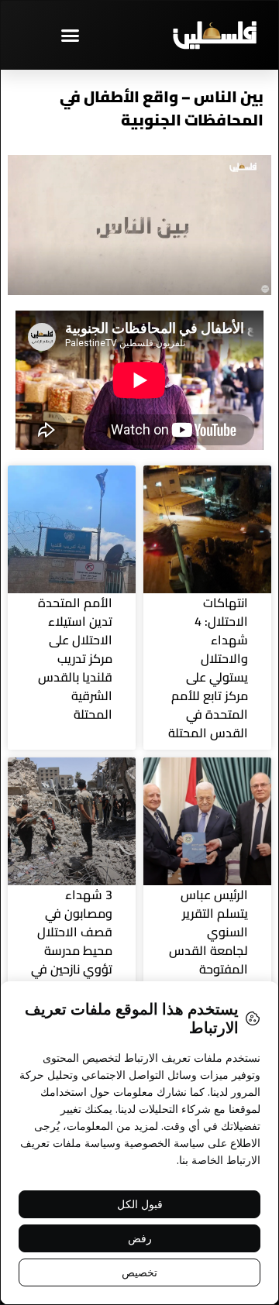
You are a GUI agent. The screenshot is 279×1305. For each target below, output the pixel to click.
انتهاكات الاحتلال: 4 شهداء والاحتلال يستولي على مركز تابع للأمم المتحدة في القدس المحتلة (208, 667)
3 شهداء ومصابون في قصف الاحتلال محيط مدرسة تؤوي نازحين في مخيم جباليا (71, 941)
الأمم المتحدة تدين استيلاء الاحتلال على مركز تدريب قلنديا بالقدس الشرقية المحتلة (75, 658)
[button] (69, 35)
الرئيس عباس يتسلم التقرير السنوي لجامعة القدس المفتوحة (208, 931)
